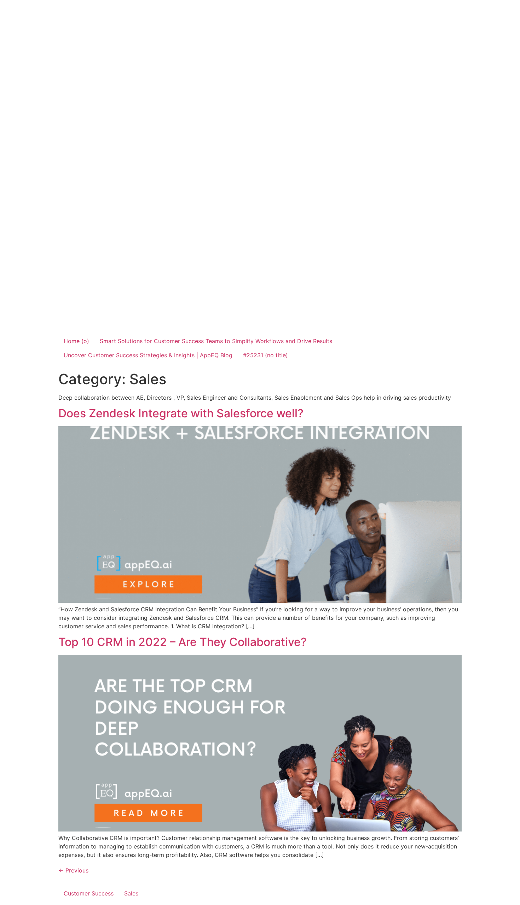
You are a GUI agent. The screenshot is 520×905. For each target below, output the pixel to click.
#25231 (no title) (265, 355)
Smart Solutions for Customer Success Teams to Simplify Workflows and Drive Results (216, 341)
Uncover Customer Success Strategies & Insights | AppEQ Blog (148, 355)
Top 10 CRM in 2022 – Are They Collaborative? (182, 642)
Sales (131, 893)
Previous (73, 870)
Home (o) (76, 341)
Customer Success (89, 893)
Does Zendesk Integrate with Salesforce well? (181, 413)
